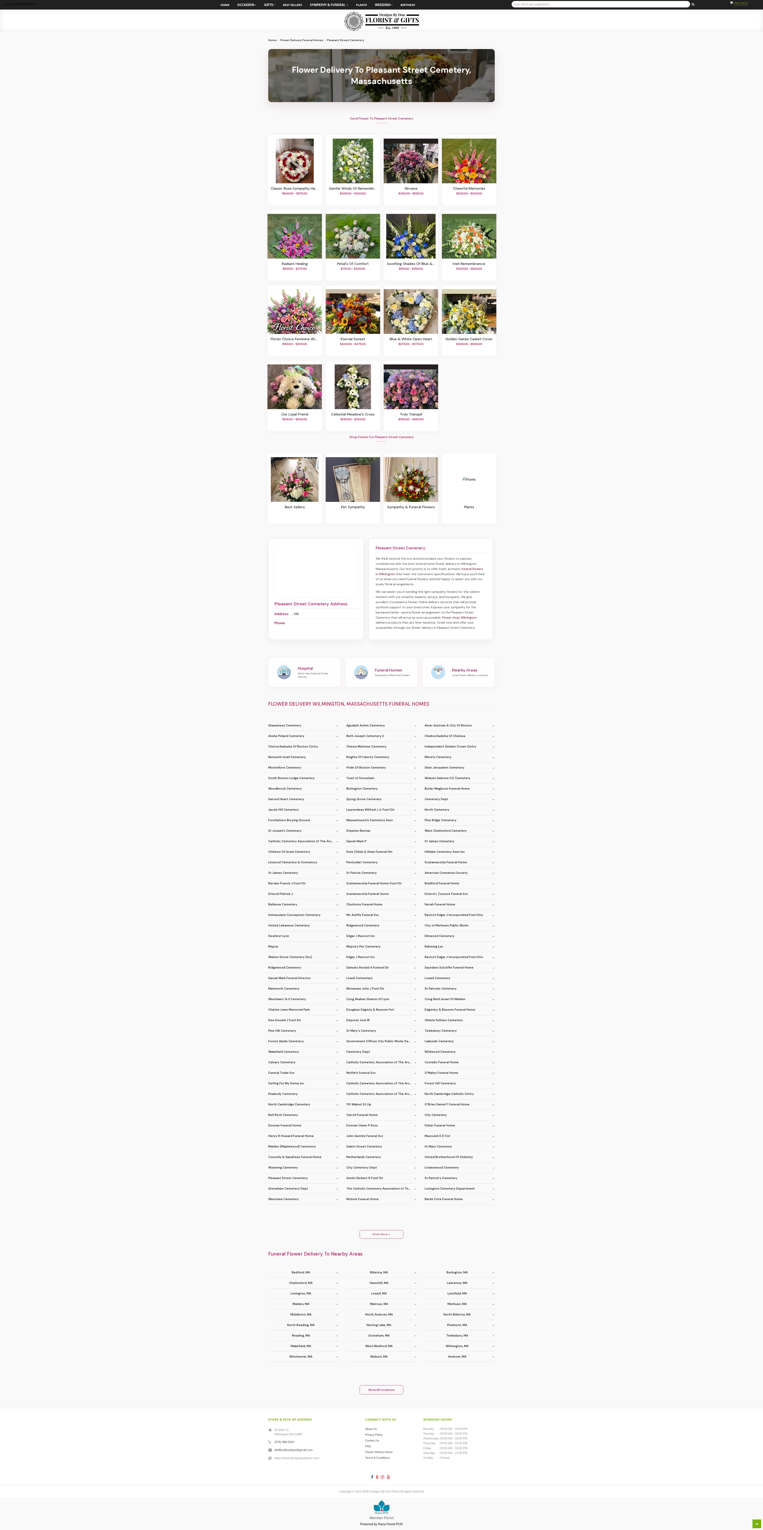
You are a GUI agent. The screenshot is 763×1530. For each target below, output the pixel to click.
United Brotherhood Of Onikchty (449, 1157)
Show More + (381, 1234)
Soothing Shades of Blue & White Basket (411, 264)
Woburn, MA (379, 1357)
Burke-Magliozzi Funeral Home (447, 789)
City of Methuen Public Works (447, 925)
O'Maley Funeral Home (441, 1073)
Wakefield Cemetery (283, 1052)
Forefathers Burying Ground (289, 820)
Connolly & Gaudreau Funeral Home (294, 1157)
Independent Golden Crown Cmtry (450, 747)
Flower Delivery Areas (379, 1452)
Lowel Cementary (359, 978)
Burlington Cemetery (362, 789)
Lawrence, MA (457, 1283)
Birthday (408, 5)
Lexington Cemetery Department (450, 1189)
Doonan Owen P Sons (362, 1125)
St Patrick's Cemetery (441, 1178)
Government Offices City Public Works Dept (379, 1041)
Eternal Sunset (353, 339)
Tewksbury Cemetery (441, 1031)
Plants (361, 5)
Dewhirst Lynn (278, 936)
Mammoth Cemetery (283, 989)
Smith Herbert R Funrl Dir (364, 1178)
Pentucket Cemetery (362, 862)
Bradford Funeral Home (442, 883)
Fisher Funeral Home (440, 1125)
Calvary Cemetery (281, 1062)
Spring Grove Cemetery (364, 799)
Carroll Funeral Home (362, 1115)
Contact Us (372, 1440)
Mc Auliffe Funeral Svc (362, 915)
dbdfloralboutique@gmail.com (293, 1450)
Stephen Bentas (358, 831)
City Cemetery (436, 1115)
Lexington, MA (300, 1293)
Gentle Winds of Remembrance (353, 188)
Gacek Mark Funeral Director (289, 978)
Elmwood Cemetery (439, 936)
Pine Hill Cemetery (282, 1031)
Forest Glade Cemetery (286, 1041)
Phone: (279, 623)
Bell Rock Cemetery (283, 1115)
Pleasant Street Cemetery (288, 1178)
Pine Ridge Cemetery (440, 820)
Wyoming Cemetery (283, 1168)
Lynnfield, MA (457, 1293)
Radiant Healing (295, 264)
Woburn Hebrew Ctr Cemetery (447, 778)
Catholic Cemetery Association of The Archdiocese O (303, 841)
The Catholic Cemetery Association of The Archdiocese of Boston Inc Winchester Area (381, 1189)
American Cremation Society (446, 873)
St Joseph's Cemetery (284, 831)
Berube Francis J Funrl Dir (287, 883)
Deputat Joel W (358, 1020)
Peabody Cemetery (283, 1094)
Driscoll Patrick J (280, 894)
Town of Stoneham (360, 778)
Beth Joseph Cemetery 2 (365, 736)
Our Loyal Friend (294, 414)
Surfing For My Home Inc (286, 1083)
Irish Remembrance (469, 264)
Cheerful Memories (469, 188)
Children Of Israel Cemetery (289, 852)
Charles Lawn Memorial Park (289, 1010)
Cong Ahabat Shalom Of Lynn (367, 999)
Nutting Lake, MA (379, 1325)
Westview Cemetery (283, 1199)
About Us (371, 1429)
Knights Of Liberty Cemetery (367, 757)
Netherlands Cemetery (363, 1157)
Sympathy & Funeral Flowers (411, 507)
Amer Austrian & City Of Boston (448, 725)
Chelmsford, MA (301, 1283)
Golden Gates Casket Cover (469, 339)
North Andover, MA (379, 1315)
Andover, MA (457, 1357)
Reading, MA (301, 1336)
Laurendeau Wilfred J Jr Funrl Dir (370, 810)
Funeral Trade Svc (281, 1073)
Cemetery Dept (436, 799)
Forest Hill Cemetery (440, 1083)
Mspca (273, 947)
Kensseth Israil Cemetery (287, 757)
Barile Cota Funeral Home (444, 1199)
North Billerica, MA (457, 1315)
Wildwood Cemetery (440, 1052)
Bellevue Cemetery (282, 904)
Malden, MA (300, 1304)
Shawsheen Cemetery (284, 725)
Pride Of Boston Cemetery (366, 768)
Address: (281, 614)
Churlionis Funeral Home (364, 904)
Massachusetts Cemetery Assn (369, 820)
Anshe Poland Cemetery (286, 736)
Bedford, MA (301, 1272)
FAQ (368, 1446)
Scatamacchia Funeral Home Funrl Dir (374, 883)
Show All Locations (381, 1390)
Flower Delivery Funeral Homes (301, 40)
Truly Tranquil (411, 414)
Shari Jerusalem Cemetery (444, 768)
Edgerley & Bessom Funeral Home (450, 1010)
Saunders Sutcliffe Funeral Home (449, 968)
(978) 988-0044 (284, 1442)
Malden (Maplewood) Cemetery (292, 1146)
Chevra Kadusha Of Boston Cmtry (293, 747)
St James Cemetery (439, 841)
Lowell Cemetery (437, 978)
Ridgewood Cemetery (362, 925)
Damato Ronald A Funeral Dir (367, 968)
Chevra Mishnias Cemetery (366, 747)
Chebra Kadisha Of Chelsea (445, 736)
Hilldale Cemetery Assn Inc (445, 852)
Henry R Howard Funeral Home (291, 1136)
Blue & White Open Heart (411, 339)
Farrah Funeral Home (440, 904)
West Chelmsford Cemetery (446, 831)
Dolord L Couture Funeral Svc (446, 894)
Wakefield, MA (300, 1346)
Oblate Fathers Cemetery (444, 1020)
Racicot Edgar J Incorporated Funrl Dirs (454, 915)
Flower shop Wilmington (459, 617)
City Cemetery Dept (361, 1168)
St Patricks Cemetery (441, 989)
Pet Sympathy (353, 507)
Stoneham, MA (379, 1336)
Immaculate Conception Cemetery (294, 915)
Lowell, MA (379, 1293)
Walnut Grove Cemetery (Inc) (290, 957)
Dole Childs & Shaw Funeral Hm (369, 852)
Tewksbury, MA (457, 1336)
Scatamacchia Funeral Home (446, 862)
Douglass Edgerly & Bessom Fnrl (370, 1010)
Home (225, 5)
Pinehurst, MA (457, 1325)
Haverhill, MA (379, 1283)
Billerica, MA (379, 1272)
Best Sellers (292, 5)
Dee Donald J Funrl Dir (284, 1020)
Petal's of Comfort (353, 264)
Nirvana (411, 188)
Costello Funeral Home (442, 1062)
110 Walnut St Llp (358, 1104)
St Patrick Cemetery (361, 873)
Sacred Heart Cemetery (286, 799)
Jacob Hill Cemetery (283, 810)
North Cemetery (437, 810)
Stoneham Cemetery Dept (288, 1189)
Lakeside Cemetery (439, 1041)
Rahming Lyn (434, 947)
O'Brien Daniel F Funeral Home (447, 1104)
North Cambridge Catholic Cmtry (449, 1094)
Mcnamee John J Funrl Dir (365, 989)
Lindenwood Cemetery (442, 1168)
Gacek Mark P (356, 841)
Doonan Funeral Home (284, 1125)
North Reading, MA (301, 1325)
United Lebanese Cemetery (289, 925)
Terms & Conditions (377, 1457)
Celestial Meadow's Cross (353, 414)
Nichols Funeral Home (362, 1199)
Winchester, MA (300, 1357)
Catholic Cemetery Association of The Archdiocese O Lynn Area (381, 1083)
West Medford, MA (379, 1346)
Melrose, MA (379, 1304)
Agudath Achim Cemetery (365, 725)
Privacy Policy (373, 1434)
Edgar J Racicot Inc (360, 936)
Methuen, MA (457, 1304)
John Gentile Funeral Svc (364, 1136)
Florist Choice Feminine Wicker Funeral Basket (295, 339)
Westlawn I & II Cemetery (287, 999)
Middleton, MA (301, 1315)
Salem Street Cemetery (364, 1146)
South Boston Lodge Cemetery (291, 778)
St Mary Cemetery (438, 1146)
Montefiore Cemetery (284, 768)
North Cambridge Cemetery (289, 1104)
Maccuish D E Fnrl (437, 1136)
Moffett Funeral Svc (361, 1073)
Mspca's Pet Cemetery (363, 947)
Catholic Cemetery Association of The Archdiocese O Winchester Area (381, 1062)
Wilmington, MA (457, 1346)
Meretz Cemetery (438, 757)
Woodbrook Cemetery (285, 789)
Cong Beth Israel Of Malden (445, 999)
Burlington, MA (457, 1272)
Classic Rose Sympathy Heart (295, 188)
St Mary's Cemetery (361, 1031)
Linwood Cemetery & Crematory (292, 862)
